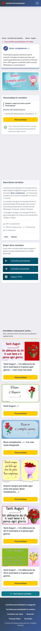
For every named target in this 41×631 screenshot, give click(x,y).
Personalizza (21, 377)
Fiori (6, 237)
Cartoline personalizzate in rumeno (20, 609)
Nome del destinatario (14, 109)
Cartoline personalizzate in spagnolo (20, 605)
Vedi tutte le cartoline (22, 594)
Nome (27, 38)
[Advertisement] (20, 22)
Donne (14, 237)
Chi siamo (28, 619)
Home (4, 38)
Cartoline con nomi (15, 614)
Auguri (33, 38)
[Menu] (37, 3)
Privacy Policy (15, 619)
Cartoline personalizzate (15, 38)
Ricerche (30, 614)
